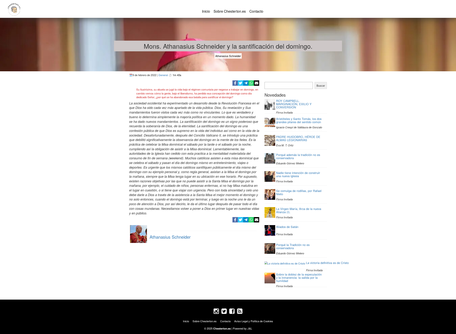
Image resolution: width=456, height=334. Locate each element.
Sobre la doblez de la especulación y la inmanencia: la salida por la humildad (299, 277)
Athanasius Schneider (228, 56)
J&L (249, 328)
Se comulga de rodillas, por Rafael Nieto (299, 192)
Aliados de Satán (287, 227)
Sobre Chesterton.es (230, 11)
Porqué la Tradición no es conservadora (293, 246)
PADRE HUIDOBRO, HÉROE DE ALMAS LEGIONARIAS (298, 138)
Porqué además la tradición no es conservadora (298, 156)
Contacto (256, 11)
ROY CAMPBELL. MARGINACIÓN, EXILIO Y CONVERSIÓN (294, 104)
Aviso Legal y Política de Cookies (253, 321)
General (163, 75)
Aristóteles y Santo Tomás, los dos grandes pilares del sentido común (299, 120)
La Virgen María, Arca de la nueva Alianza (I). (298, 210)
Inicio (206, 11)
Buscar (321, 85)
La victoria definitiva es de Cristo (327, 263)
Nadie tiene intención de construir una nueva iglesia (298, 174)
